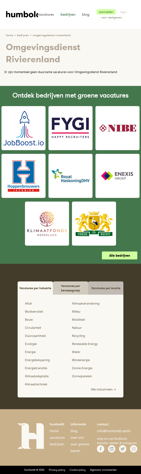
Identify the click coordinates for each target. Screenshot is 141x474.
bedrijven (68, 14)
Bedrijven (23, 35)
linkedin (102, 443)
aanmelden (106, 12)
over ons (77, 437)
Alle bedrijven (119, 255)
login (123, 12)
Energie (30, 352)
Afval (28, 303)
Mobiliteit (78, 320)
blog (85, 14)
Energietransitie (36, 368)
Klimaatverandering (86, 303)
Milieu (76, 312)
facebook (120, 439)
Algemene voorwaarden (103, 469)
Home (9, 35)
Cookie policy (78, 469)
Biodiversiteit (34, 312)
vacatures (46, 14)
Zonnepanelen (82, 376)
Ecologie (31, 344)
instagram (129, 443)
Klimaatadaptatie (37, 376)
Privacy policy (57, 469)
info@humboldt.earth (114, 431)
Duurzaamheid (35, 336)
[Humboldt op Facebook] (100, 449)
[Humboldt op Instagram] (133, 449)
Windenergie (81, 360)
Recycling (78, 336)
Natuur (77, 328)
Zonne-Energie (82, 368)
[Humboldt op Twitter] (122, 449)
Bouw (29, 320)
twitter (114, 443)
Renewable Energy (85, 344)
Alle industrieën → (103, 389)
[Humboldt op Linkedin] (111, 449)
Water (76, 352)
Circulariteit (33, 328)
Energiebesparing (37, 360)
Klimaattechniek (36, 384)
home (54, 431)
